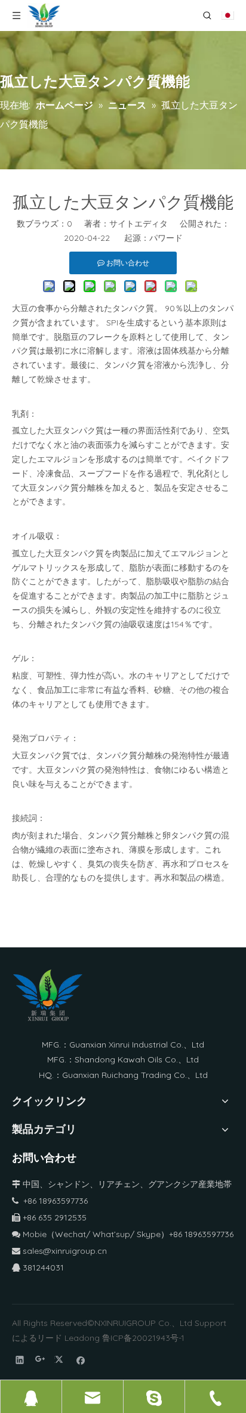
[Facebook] (80, 1359)
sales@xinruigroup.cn (59, 1250)
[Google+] (40, 1359)
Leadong (82, 1338)
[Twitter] (60, 1359)
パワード (166, 238)
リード (49, 1338)
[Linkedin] (20, 1359)
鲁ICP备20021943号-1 (143, 1338)
